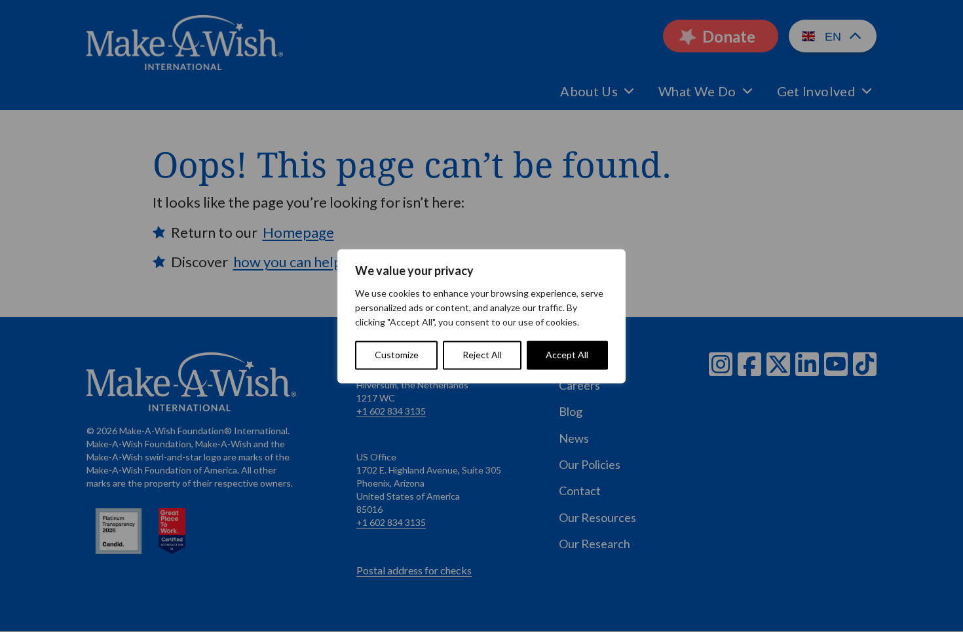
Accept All (567, 354)
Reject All (482, 354)
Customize (397, 354)
